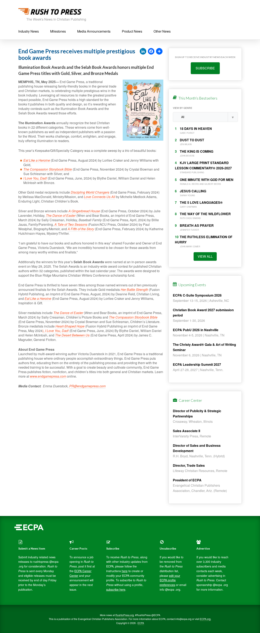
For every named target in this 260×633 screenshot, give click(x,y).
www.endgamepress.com (48, 376)
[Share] (159, 51)
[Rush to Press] (49, 12)
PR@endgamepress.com (87, 386)
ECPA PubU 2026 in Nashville (195, 329)
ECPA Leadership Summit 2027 (197, 364)
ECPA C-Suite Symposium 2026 (197, 295)
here (125, 571)
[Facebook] (151, 51)
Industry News (28, 31)
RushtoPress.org (124, 615)
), (55, 330)
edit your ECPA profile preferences (170, 580)
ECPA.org (205, 619)
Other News (162, 31)
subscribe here (115, 589)
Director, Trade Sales (189, 465)
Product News (132, 31)
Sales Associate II (186, 430)
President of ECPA (187, 480)
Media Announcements (93, 31)
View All (205, 256)
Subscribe (205, 68)
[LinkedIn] (143, 51)
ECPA (141, 623)
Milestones (58, 31)
